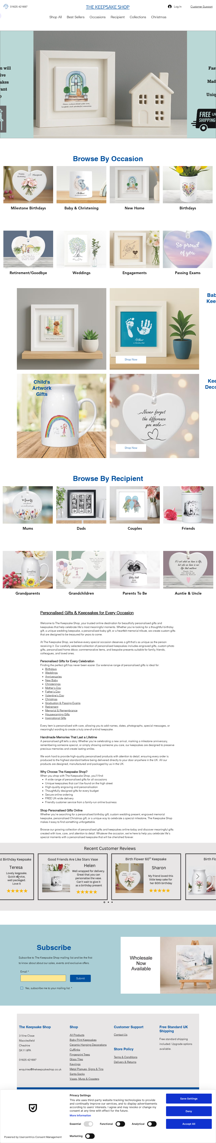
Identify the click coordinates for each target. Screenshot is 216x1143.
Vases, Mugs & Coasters (84, 1078)
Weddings (51, 672)
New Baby (51, 680)
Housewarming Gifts (57, 714)
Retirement (51, 706)
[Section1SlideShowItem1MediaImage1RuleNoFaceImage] (104, 902)
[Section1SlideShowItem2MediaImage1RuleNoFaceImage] (108, 902)
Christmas (51, 699)
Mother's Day (53, 688)
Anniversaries (53, 676)
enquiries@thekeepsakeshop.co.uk (40, 1069)
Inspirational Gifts (55, 718)
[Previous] (18, 877)
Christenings (53, 684)
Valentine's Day (54, 695)
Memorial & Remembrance (61, 710)
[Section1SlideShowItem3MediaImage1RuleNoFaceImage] (112, 902)
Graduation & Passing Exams (62, 703)
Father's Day (52, 691)
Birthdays (51, 669)
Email (24, 971)
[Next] (197, 877)
